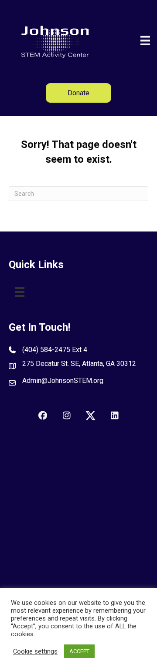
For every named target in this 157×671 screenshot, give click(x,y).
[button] (42, 415)
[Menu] (145, 40)
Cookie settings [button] (35, 651)
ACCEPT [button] (79, 651)
